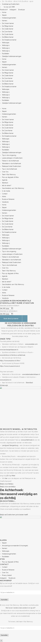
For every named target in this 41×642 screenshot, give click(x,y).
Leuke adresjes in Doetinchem (12, 158)
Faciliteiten (5, 53)
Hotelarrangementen (9, 18)
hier (6, 478)
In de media (6, 191)
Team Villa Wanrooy (9, 174)
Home (4, 12)
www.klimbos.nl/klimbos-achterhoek (12, 355)
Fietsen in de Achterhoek (10, 161)
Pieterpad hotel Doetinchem (11, 166)
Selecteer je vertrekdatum (8, 311)
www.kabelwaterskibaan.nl (31, 374)
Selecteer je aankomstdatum (9, 305)
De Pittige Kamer (7, 26)
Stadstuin (5, 183)
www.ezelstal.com (31, 344)
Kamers (4, 20)
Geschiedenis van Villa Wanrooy (13, 188)
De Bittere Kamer (7, 37)
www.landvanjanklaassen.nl (9, 349)
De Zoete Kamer (7, 29)
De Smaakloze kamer (9, 40)
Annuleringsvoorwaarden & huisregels (15, 545)
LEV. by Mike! (10, 475)
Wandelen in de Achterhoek (11, 163)
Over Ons (5, 172)
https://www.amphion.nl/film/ (10, 360)
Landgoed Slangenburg (10, 445)
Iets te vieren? (6, 185)
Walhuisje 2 (6, 48)
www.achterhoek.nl (27, 440)
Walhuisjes (5, 42)
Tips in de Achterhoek (9, 169)
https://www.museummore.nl (10, 366)
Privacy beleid (7, 575)
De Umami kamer (8, 23)
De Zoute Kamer (7, 34)
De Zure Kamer (7, 31)
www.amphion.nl (5, 380)
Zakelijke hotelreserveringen (11, 56)
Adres (4, 196)
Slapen (4, 15)
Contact (4, 194)
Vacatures (5, 202)
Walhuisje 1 (6, 45)
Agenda (4, 180)
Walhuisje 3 (6, 51)
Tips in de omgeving (9, 155)
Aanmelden (4, 599)
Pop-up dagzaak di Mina (10, 177)
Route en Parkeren (8, 199)
